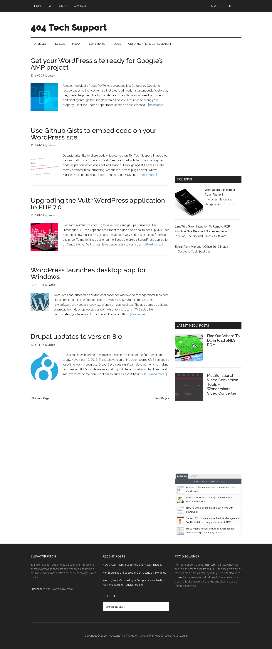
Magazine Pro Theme (121, 635)
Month (214, 482)
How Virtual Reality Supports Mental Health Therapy (132, 564)
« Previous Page (40, 398)
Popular (182, 476)
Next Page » (162, 398)
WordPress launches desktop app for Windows (88, 273)
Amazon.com (209, 564)
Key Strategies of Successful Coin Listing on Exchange (134, 572)
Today (194, 482)
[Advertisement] (208, 83)
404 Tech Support (69, 27)
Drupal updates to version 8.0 (76, 336)
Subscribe (36, 588)
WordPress (171, 635)
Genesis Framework (151, 635)
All (223, 482)
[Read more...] (156, 105)
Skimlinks (180, 577)
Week (204, 482)
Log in (184, 635)
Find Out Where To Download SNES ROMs (223, 340)
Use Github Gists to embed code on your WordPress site (93, 134)
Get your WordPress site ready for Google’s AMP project (97, 64)
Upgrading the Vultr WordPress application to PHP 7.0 (98, 203)
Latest (194, 476)
